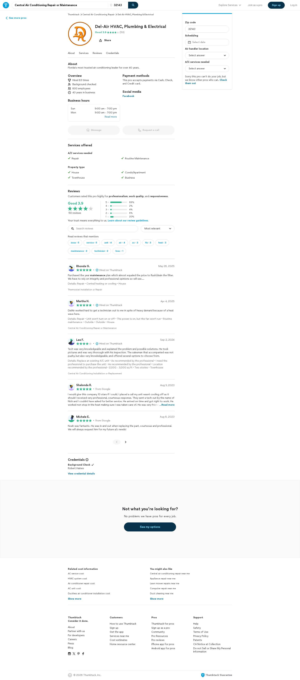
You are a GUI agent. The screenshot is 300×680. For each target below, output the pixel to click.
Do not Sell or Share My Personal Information (212, 650)
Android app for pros (163, 648)
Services (84, 53)
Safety (197, 627)
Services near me (119, 636)
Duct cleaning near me (161, 593)
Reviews (97, 53)
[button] (80, 34)
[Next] (126, 442)
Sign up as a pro (160, 627)
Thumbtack (73, 14)
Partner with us (76, 631)
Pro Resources (159, 636)
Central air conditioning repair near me (170, 573)
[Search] (133, 5)
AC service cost (76, 573)
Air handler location (197, 48)
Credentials (112, 53)
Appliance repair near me (162, 578)
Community (158, 631)
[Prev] (116, 442)
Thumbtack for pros (162, 623)
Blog (70, 647)
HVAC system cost (77, 578)
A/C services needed (197, 61)
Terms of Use (200, 631)
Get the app (117, 631)
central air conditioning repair (98, 14)
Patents (197, 640)
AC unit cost (74, 588)
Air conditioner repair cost (81, 583)
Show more (74, 598)
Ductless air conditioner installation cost (89, 593)
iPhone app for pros (162, 644)
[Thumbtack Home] (6, 5)
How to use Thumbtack (123, 623)
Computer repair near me (163, 588)
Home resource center (122, 644)
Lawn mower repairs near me (164, 583)
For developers (76, 635)
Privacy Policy (200, 636)
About (71, 53)
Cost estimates (118, 640)
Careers (72, 639)
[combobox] (60, 5)
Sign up (114, 627)
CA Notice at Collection (206, 644)
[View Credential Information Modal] (87, 459)
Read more (111, 116)
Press (71, 643)
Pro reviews (157, 640)
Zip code (190, 22)
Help (195, 623)
